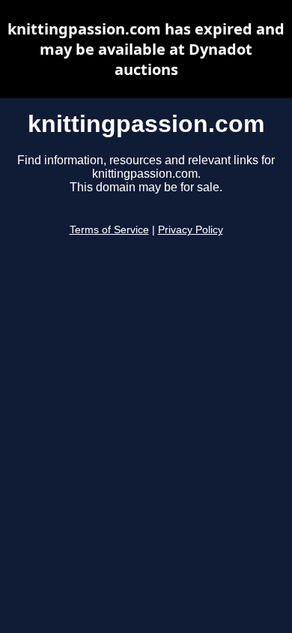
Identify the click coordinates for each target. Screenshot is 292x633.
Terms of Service (109, 230)
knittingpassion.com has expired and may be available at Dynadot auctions (146, 49)
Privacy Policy (190, 230)
